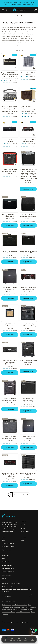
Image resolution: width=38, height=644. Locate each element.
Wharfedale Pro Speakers (23, 612)
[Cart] (35, 10)
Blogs (4, 578)
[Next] (28, 494)
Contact (23, 528)
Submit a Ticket (7, 575)
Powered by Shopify (22, 622)
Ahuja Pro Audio (6, 605)
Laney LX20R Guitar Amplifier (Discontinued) (28, 325)
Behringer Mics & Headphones (18, 607)
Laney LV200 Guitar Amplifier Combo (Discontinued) (28, 400)
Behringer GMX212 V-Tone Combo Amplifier (10, 215)
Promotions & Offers (8, 547)
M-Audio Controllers (27, 609)
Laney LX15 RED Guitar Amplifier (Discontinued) (9, 170)
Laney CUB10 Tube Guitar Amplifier (10, 325)
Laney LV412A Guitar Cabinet (28, 437)
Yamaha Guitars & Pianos (14, 609)
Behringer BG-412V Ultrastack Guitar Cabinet (28, 215)
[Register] (29, 596)
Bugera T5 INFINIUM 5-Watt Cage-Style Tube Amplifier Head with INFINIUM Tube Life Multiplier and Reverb (9, 108)
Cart (3, 540)
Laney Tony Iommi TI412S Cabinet (28, 474)
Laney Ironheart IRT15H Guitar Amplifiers (28, 140)
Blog (22, 540)
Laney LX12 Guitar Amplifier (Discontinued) (28, 361)
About (23, 525)
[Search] (6, 10)
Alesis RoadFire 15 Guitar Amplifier (28, 73)
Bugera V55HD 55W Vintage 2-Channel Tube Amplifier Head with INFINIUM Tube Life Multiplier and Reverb (9, 75)
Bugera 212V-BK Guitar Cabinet (10, 252)
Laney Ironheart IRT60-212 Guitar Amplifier (28, 252)
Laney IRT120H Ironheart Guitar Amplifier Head (28, 288)
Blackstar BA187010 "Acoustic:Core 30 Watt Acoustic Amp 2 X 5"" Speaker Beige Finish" (28, 108)
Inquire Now (28, 189)
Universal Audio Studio (8, 612)
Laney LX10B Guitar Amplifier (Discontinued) (9, 399)
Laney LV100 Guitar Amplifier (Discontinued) (9, 437)
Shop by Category (8, 543)
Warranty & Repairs (8, 572)
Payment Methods (8, 568)
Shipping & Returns (8, 565)
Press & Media (25, 531)
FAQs (3, 558)
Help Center (5, 562)
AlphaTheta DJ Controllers (19, 605)
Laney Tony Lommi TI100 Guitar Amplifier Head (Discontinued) (10, 474)
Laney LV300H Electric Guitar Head (10, 140)
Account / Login (7, 550)
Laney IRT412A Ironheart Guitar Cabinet (9, 288)
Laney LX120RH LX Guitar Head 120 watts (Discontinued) (10, 362)
